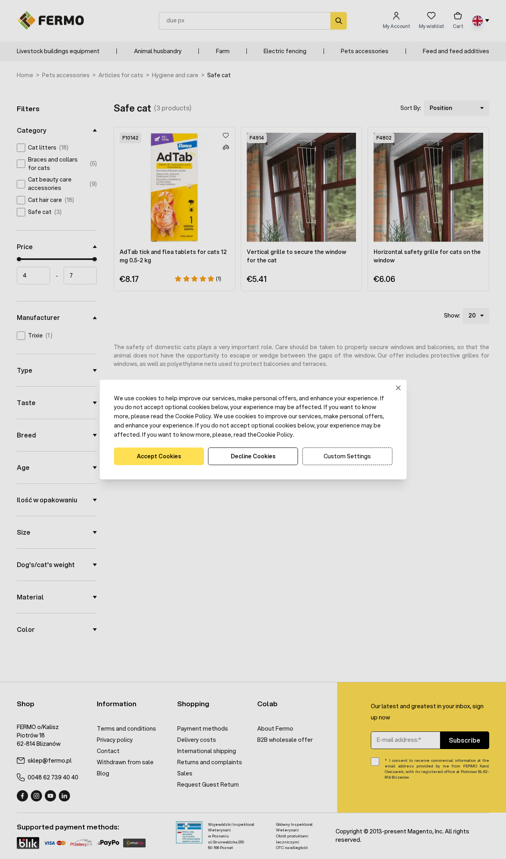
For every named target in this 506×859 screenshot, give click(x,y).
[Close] (398, 388)
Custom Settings (347, 456)
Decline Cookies (253, 456)
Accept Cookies (159, 456)
